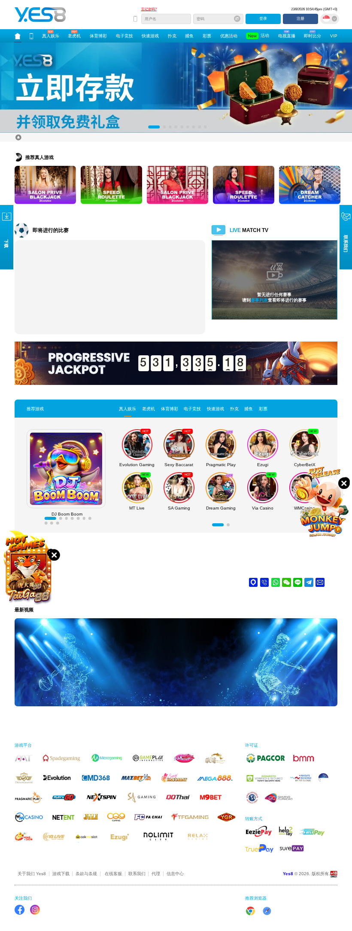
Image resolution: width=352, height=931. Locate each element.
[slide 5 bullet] (181, 127)
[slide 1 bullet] (149, 127)
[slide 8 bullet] (199, 127)
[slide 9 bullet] (205, 127)
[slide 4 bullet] (176, 127)
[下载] (31, 36)
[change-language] (329, 19)
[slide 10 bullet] (57, 523)
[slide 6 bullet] (187, 127)
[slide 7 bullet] (193, 127)
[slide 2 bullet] (160, 127)
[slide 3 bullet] (170, 127)
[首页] (18, 36)
